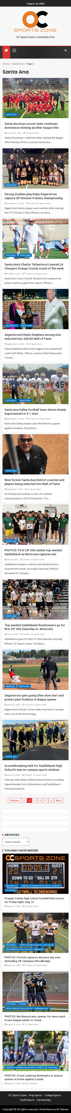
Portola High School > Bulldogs (37, 945)
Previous (14, 800)
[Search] (66, 50)
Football (11, 255)
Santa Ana (11, 115)
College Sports (52, 1095)
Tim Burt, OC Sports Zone (39, 203)
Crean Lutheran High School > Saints (40, 886)
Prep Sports (35, 1095)
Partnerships (44, 1099)
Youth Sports (27, 1099)
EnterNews (46, 1109)
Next (59, 800)
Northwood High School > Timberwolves (27, 1008)
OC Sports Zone (32, 133)
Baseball (10, 686)
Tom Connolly (31, 1083)
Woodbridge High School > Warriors (25, 949)
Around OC (11, 326)
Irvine (23, 1004)
